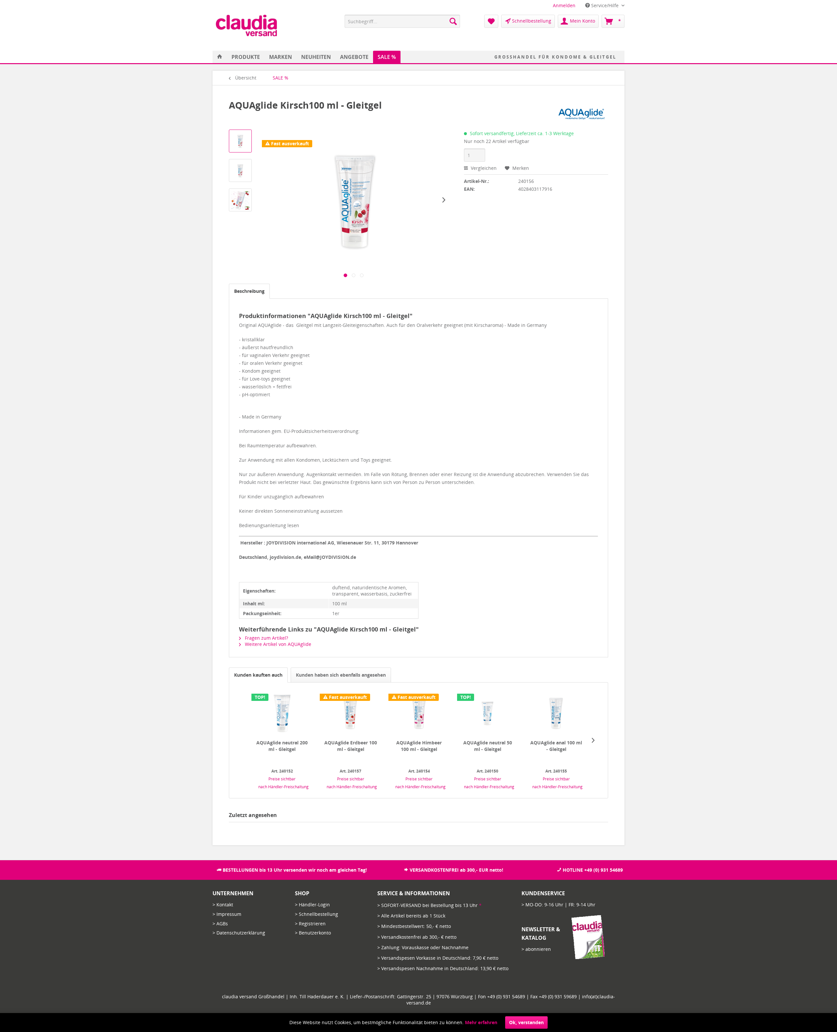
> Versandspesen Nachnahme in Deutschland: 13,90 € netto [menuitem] (442, 968)
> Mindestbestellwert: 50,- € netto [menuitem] (414, 926)
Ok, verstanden (526, 1022)
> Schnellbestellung (316, 914)
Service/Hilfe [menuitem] (605, 5)
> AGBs (220, 923)
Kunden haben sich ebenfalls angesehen (341, 675)
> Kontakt (223, 904)
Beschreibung (249, 291)
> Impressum (227, 914)
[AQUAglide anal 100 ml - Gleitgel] (556, 713)
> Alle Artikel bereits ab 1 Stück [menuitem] (411, 916)
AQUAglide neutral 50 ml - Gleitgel (487, 745)
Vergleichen (483, 168)
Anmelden (564, 5)
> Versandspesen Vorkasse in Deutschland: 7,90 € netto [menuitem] (437, 958)
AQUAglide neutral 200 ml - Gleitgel (282, 745)
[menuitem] (564, 5)
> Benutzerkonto (313, 933)
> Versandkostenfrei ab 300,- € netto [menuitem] (416, 937)
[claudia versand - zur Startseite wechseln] (246, 25)
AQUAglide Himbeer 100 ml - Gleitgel (419, 745)
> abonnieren (536, 949)
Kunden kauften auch (258, 675)
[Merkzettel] (491, 21)
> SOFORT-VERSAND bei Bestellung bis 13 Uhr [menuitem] (429, 905)
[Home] (220, 57)
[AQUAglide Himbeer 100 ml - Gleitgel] (419, 713)
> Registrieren (310, 923)
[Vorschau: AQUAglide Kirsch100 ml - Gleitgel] (240, 141)
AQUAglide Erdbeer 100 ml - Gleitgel (350, 745)
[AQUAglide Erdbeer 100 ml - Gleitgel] (350, 713)
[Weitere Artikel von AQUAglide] (581, 111)
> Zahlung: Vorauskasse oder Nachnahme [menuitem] (423, 947)
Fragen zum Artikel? (266, 638)
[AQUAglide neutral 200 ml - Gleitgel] (282, 713)
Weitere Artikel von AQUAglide (277, 644)
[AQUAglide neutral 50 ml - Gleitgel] (488, 713)
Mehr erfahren (481, 1022)
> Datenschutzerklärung (239, 933)
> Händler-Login (312, 904)
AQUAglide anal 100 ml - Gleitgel (556, 745)
